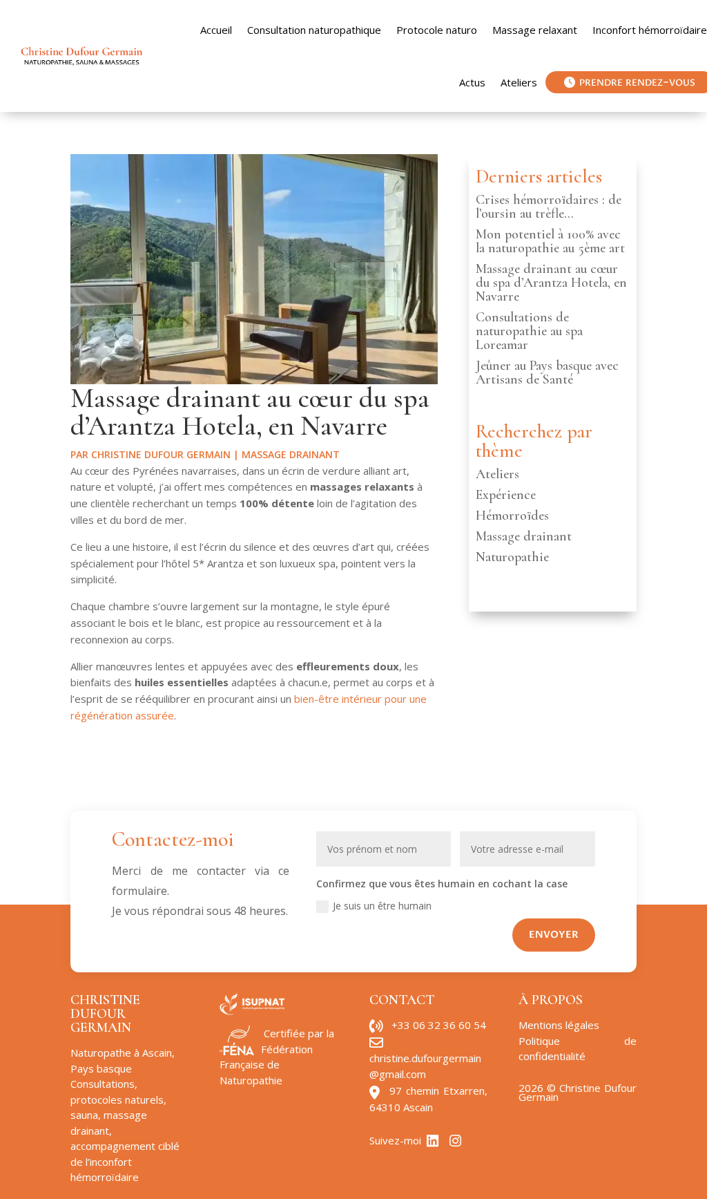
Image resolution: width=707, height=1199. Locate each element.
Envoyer (554, 934)
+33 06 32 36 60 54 (438, 1025)
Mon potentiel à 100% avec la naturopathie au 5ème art (550, 241)
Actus (472, 82)
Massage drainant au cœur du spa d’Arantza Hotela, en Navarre (551, 283)
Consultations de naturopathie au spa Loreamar (529, 331)
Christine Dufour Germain (161, 454)
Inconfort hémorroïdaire (649, 30)
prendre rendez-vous (637, 82)
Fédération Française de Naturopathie (266, 1064)
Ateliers (519, 82)
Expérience (506, 495)
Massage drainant (291, 454)
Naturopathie (512, 557)
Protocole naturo (436, 30)
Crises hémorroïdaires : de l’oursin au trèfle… (548, 206)
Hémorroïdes (512, 515)
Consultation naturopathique (314, 30)
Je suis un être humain (382, 905)
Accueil (216, 30)
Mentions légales (559, 1025)
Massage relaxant (534, 30)
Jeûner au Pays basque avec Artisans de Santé (547, 372)
